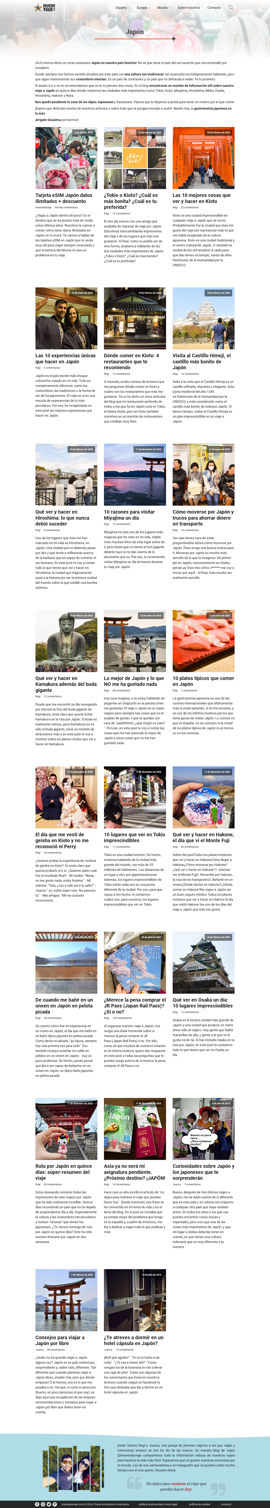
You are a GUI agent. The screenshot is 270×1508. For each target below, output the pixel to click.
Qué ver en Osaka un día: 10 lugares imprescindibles (203, 1003)
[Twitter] (49, 1504)
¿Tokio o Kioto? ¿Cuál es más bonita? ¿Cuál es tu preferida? (131, 201)
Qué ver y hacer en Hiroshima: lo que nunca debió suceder (62, 518)
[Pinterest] (55, 1504)
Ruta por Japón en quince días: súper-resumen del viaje (63, 1172)
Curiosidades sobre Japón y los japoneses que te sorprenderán (204, 1172)
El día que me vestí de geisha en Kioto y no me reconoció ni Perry (62, 841)
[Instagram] (43, 1504)
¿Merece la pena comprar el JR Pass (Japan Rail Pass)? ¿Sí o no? (135, 1006)
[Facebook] (37, 1504)
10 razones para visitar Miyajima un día (129, 515)
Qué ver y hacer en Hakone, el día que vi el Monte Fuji (203, 837)
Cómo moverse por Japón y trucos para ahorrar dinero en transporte (203, 518)
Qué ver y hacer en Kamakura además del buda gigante (66, 684)
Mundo (162, 8)
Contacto (214, 8)
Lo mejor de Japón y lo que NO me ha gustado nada (134, 681)
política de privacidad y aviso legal (158, 1504)
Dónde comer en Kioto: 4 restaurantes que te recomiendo (131, 362)
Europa (142, 8)
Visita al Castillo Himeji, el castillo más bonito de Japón (202, 362)
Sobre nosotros (189, 8)
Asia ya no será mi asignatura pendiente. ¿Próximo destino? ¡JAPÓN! (134, 1172)
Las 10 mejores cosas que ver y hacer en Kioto (202, 198)
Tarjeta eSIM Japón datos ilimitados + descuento (63, 198)
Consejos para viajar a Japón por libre (59, 1340)
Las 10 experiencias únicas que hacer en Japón (65, 358)
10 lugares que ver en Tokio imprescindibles (134, 837)
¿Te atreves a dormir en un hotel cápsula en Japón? (133, 1340)
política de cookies (199, 1504)
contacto (226, 1504)
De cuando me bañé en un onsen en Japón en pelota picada (64, 1006)
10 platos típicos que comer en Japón (203, 681)
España (121, 8)
